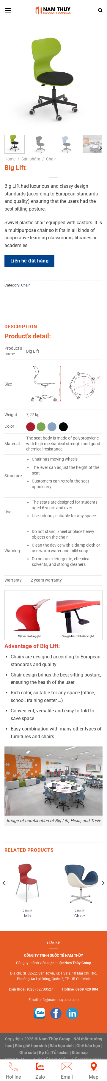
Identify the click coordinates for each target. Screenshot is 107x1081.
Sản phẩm (30, 159)
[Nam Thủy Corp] (54, 10)
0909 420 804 (86, 989)
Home (9, 159)
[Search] (100, 10)
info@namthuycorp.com (59, 1000)
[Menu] (8, 10)
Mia (27, 915)
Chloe (79, 915)
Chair (51, 159)
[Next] (93, 81)
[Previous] (14, 81)
